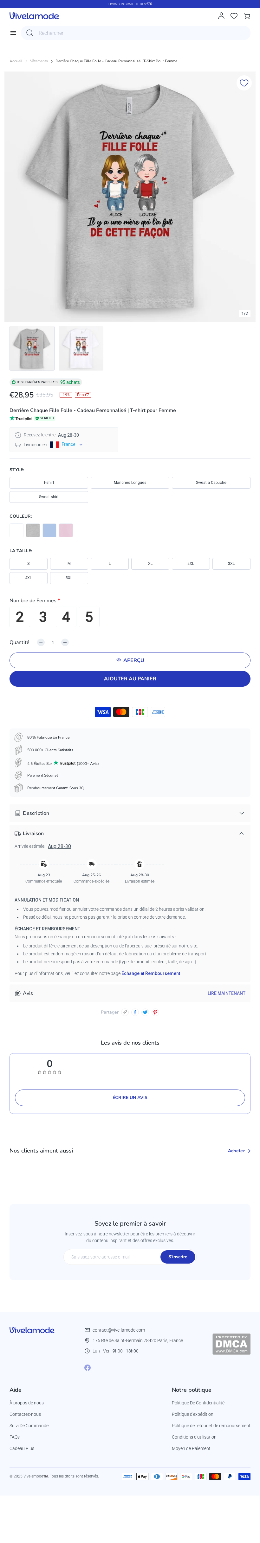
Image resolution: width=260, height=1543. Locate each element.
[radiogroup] (130, 617)
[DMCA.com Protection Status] (231, 1344)
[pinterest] (155, 1012)
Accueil (16, 61)
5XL (69, 578)
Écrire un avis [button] (130, 1098)
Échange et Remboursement (150, 973)
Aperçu (133, 660)
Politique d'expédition (192, 1414)
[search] (30, 33)
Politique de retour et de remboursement (211, 1425)
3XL (231, 563)
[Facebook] (87, 1368)
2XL (190, 563)
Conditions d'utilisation (194, 1437)
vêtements (39, 61)
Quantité (19, 642)
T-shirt (48, 482)
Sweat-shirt (49, 497)
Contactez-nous (25, 1414)
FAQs (15, 1437)
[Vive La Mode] (34, 15)
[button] (130, 602)
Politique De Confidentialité (198, 1402)
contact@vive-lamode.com (119, 1330)
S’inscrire (177, 1257)
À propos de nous (27, 1402)
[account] (221, 16)
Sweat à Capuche (211, 482)
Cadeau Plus (22, 1448)
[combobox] (135, 33)
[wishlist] (234, 16)
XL (150, 563)
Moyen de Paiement (191, 1448)
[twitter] (145, 1012)
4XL (28, 578)
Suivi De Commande (29, 1425)
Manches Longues (130, 482)
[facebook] (135, 1012)
